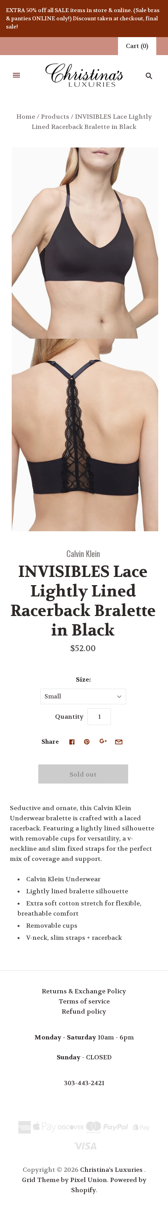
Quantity (69, 716)
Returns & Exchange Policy (84, 991)
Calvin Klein (83, 553)
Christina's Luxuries (111, 1170)
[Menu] (16, 75)
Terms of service (84, 1001)
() (137, 46)
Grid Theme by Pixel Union (64, 1180)
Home (25, 116)
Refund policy (84, 1011)
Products (55, 116)
